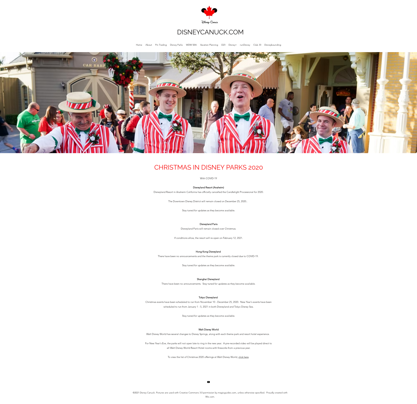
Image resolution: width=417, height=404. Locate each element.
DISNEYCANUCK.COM (210, 32)
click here (243, 357)
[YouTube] (208, 382)
